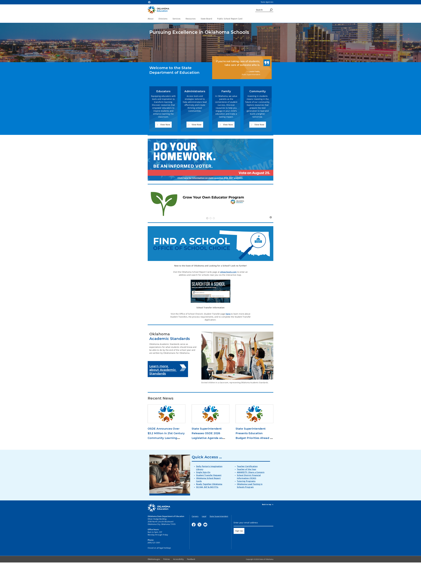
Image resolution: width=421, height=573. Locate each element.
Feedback (191, 569)
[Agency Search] (271, 10)
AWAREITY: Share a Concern (250, 482)
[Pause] (271, 228)
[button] (163, 125)
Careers (195, 527)
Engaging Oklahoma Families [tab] (214, 229)
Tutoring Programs (246, 491)
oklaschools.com (228, 282)
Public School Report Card (229, 18)
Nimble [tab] (210, 229)
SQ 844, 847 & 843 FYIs (207, 497)
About (150, 18)
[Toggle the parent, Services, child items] (181, 18)
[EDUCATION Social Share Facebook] (194, 535)
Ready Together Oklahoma (209, 494)
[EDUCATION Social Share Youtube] (205, 535)
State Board (206, 18)
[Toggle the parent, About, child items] (154, 18)
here (228, 324)
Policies (166, 569)
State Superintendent (219, 527)
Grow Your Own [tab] (207, 229)
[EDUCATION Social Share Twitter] (199, 535)
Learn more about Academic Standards (163, 380)
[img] (210, 209)
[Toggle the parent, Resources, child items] (196, 18)
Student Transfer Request (208, 485)
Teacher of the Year (246, 479)
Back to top (266, 515)
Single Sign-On (203, 482)
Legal (204, 527)
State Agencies (267, 2)
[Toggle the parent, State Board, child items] (212, 18)
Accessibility (178, 569)
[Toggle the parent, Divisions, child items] (168, 18)
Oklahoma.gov (154, 569)
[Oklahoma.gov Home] (149, 2)
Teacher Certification (247, 476)
